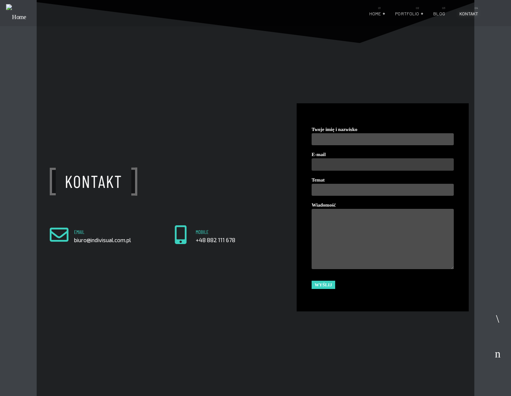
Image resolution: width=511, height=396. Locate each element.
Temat (318, 180)
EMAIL (79, 232)
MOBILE (202, 232)
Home (375, 13)
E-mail (319, 154)
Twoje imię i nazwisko (334, 129)
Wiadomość (324, 205)
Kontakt (468, 13)
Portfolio (407, 13)
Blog (439, 13)
